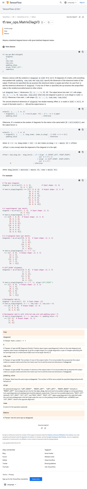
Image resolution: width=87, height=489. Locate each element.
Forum (5, 457)
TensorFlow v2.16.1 (11, 9)
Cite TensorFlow (50, 467)
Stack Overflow (50, 460)
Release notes (49, 457)
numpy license (53, 439)
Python (34, 17)
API (13, 17)
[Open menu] (3, 2)
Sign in (82, 2)
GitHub (5, 460)
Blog (4, 453)
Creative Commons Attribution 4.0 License (60, 435)
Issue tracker (49, 453)
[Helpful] (79, 17)
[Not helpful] (82, 17)
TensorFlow (6, 17)
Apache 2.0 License (28, 437)
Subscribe (36, 479)
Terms (5, 474)
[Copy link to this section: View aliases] (17, 46)
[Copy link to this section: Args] (9, 332)
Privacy (11, 474)
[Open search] (61, 2)
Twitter (5, 463)
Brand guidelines (50, 463)
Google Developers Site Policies (56, 437)
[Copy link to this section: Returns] (11, 413)
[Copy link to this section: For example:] (15, 175)
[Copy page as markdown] (49, 22)
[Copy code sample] (82, 51)
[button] (43, 46)
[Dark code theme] (79, 51)
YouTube (6, 467)
